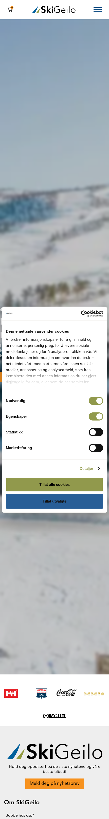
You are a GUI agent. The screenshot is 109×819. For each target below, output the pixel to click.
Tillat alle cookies (54, 484)
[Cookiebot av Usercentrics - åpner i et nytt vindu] (81, 313)
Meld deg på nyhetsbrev (55, 783)
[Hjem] (53, 9)
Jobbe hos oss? (20, 816)
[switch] (96, 416)
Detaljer (87, 468)
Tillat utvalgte (54, 501)
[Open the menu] (97, 10)
